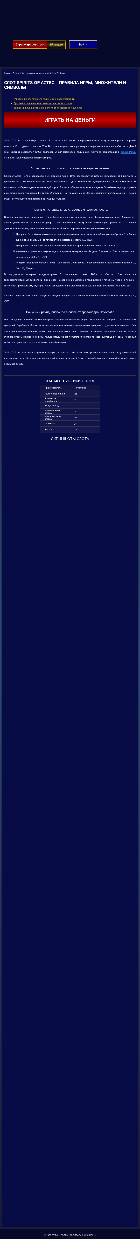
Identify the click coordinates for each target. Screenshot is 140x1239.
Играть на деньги (70, 120)
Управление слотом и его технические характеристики (44, 98)
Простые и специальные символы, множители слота (42, 103)
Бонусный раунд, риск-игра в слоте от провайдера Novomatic (47, 107)
